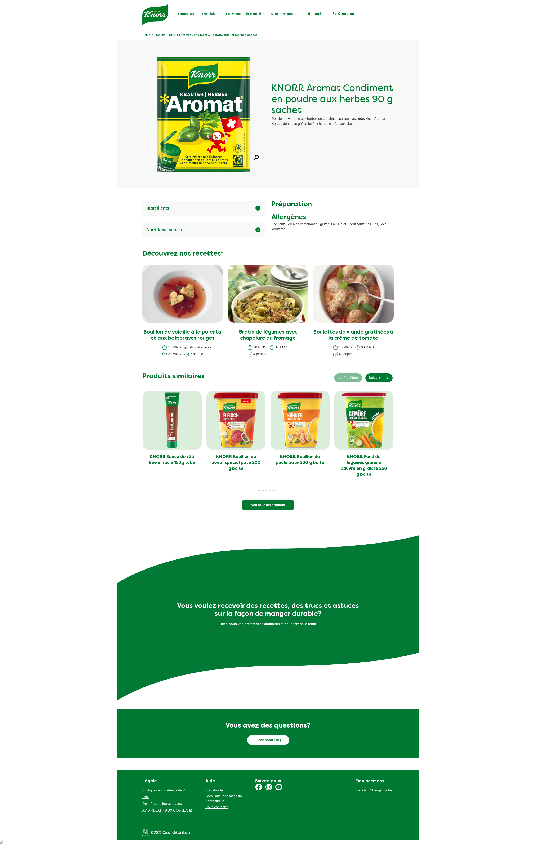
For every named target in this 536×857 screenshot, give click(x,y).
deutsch (315, 14)
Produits (210, 14)
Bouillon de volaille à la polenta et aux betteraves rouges (182, 335)
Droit (145, 797)
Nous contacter (216, 807)
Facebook (258, 787)
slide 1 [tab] (259, 490)
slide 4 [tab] (270, 490)
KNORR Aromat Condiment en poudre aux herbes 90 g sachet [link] (213, 34)
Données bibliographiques (162, 803)
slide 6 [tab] (276, 490)
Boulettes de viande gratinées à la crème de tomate (353, 335)
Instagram (268, 787)
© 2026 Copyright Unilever (170, 832)
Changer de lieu (382, 790)
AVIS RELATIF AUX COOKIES (165, 810)
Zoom (256, 158)
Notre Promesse (285, 14)
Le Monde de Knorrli (244, 14)
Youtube (278, 787)
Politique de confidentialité (162, 790)
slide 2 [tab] (263, 490)
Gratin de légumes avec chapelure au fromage (268, 335)
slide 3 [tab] (266, 490)
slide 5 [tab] (273, 490)
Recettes (186, 14)
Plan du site (214, 790)
